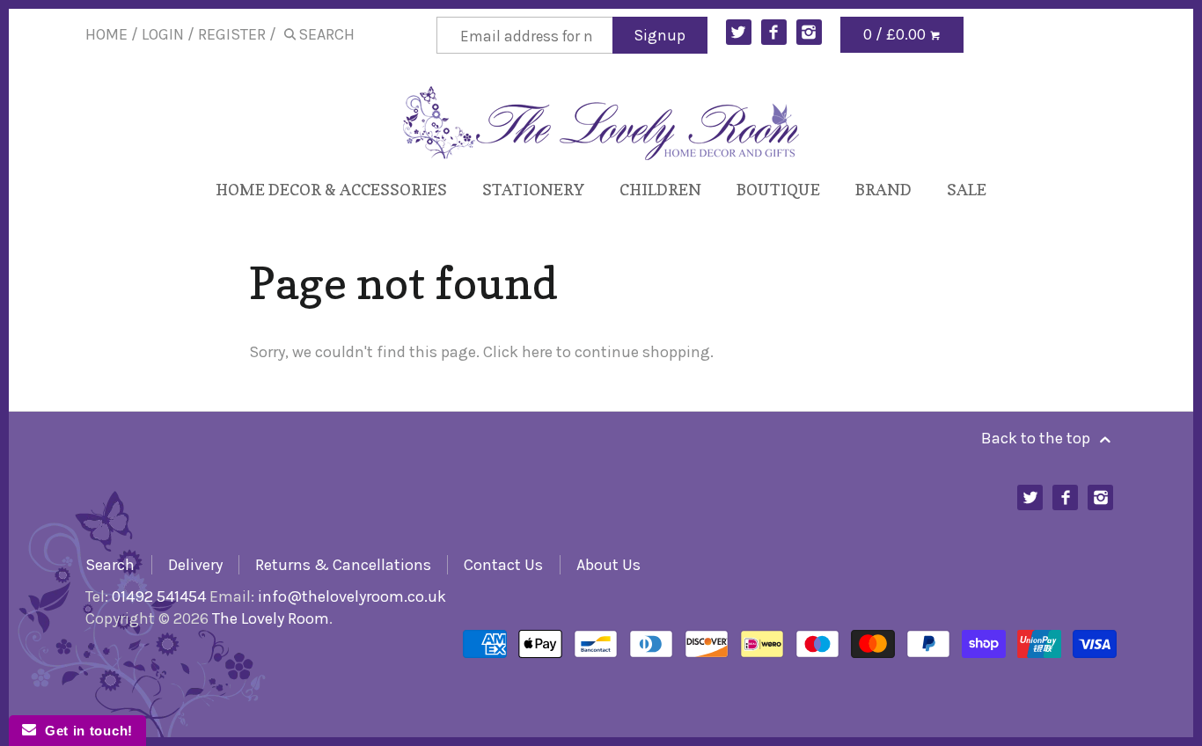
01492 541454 (159, 596)
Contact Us (503, 564)
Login (163, 34)
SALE (966, 189)
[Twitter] (738, 32)
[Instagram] (809, 32)
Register (232, 34)
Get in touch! (84, 730)
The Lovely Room (270, 618)
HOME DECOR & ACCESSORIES (331, 189)
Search (110, 564)
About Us (608, 564)
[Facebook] (774, 32)
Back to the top (1037, 438)
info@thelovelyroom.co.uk (352, 596)
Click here (518, 352)
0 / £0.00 (896, 34)
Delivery (195, 564)
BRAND (883, 189)
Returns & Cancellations (343, 564)
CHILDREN (660, 189)
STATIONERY (533, 189)
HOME (106, 34)
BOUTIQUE (778, 189)
